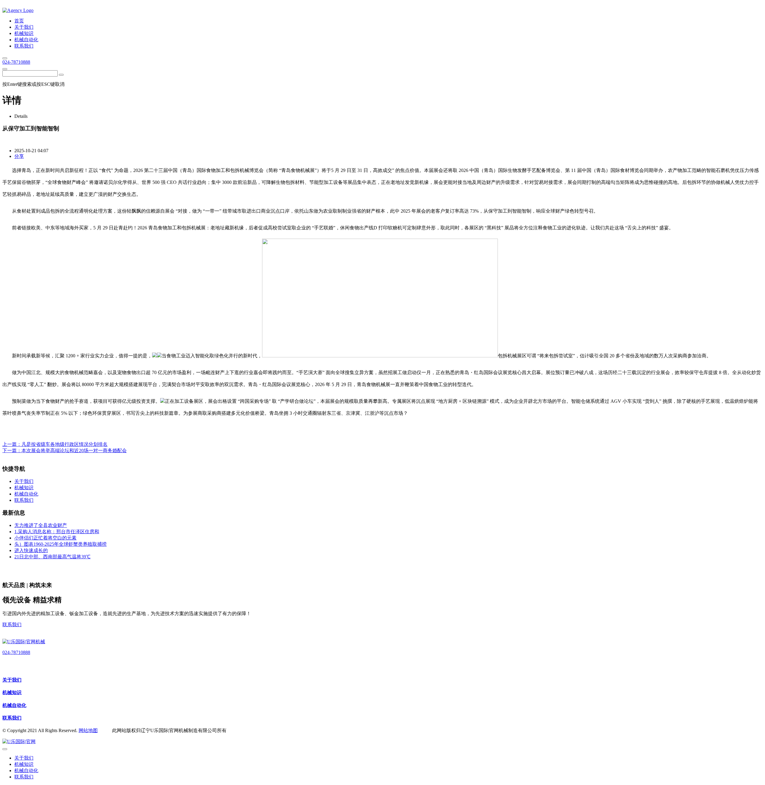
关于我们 (12, 679)
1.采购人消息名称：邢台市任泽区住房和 (56, 531)
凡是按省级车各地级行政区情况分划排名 (65, 444)
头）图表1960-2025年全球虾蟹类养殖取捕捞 (60, 544)
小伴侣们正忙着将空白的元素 (45, 537)
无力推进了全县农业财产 (40, 525)
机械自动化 (14, 705)
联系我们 (12, 624)
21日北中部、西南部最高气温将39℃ (52, 556)
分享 (19, 156)
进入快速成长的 (31, 550)
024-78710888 (16, 62)
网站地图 (88, 730)
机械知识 (12, 692)
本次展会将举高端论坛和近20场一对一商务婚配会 (74, 450)
